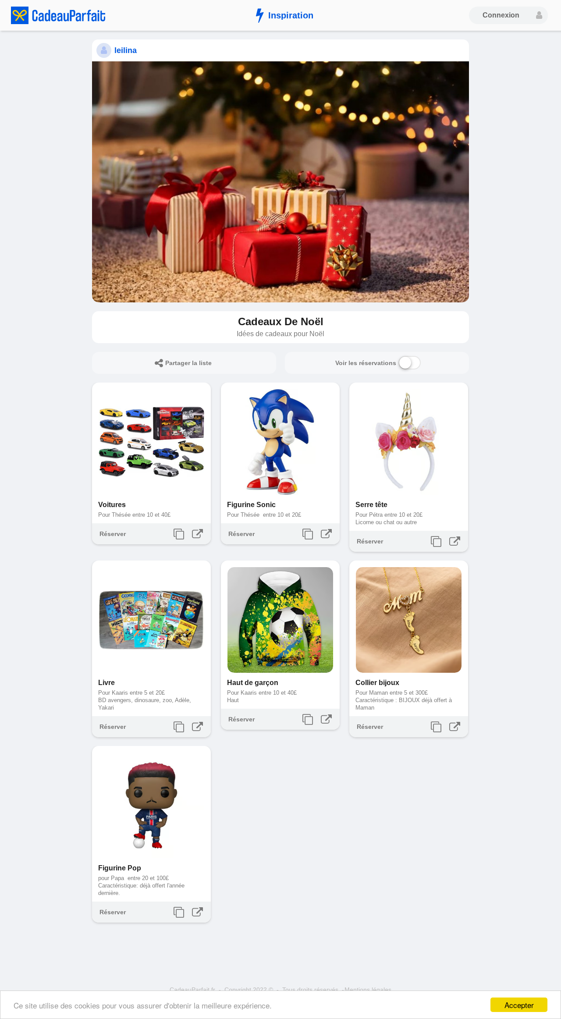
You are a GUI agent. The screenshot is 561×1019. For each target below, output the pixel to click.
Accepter (519, 1004)
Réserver (112, 533)
